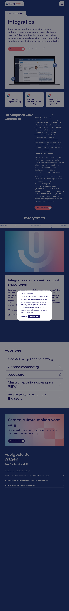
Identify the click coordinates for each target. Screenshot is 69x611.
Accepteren (34, 316)
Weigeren (24, 316)
